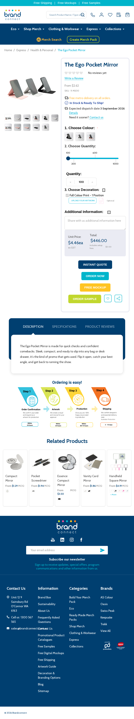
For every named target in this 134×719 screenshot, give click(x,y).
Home (8, 50)
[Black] (33, 491)
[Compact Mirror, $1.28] (15, 462)
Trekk (103, 624)
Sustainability (46, 604)
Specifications (64, 327)
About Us (44, 611)
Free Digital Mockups (51, 653)
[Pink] (119, 491)
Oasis (104, 604)
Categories (78, 588)
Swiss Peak (107, 611)
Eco (13, 29)
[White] (85, 491)
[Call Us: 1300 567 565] (93, 15)
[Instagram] (71, 539)
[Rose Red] (123, 491)
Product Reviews (99, 327)
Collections (113, 29)
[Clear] (7, 491)
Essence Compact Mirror (63, 480)
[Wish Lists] (110, 15)
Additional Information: (84, 212)
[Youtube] (53, 539)
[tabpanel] (8, 123)
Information (48, 588)
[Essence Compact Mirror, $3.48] (67, 462)
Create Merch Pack (83, 40)
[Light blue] (127, 491)
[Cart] (127, 15)
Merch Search (49, 40)
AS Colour (106, 597)
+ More (113, 494)
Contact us (96, 117)
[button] (107, 646)
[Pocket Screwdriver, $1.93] (41, 462)
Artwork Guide (47, 666)
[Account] (101, 15)
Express (92, 29)
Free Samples (91, 3)
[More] (18, 29)
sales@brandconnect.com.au (29, 628)
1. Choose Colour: (81, 128)
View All (105, 631)
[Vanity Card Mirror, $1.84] (93, 462)
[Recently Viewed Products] (119, 15)
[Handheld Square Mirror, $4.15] (119, 462)
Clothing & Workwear (64, 29)
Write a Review (74, 78)
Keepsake (106, 617)
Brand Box (44, 597)
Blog (40, 684)
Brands (106, 588)
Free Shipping (43, 3)
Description (33, 327)
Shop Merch (32, 29)
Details (73, 113)
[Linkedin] (62, 539)
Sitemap (43, 691)
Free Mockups (67, 3)
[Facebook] (81, 539)
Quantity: (74, 174)
